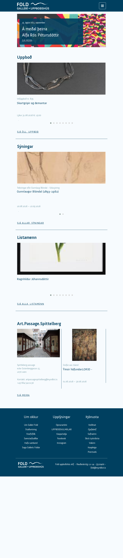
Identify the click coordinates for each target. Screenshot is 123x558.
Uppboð (24, 57)
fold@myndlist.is (98, 467)
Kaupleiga (92, 447)
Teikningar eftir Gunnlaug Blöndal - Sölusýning (38, 188)
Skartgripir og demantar (32, 103)
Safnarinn (92, 434)
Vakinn (92, 443)
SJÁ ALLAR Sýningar (30, 223)
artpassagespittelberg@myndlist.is (41, 379)
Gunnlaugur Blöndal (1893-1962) (38, 191)
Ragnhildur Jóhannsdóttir (33, 279)
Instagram (61, 443)
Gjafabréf (92, 429)
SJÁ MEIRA (27, 40)
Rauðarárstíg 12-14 (85, 464)
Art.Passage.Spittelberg (39, 323)
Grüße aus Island (70, 365)
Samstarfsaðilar (31, 438)
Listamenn (27, 237)
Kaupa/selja (61, 434)
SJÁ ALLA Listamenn (30, 304)
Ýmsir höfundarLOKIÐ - (77, 369)
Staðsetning (31, 429)
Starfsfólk (30, 434)
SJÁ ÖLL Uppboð (28, 131)
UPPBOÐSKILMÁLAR (61, 429)
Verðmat (92, 425)
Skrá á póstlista (92, 438)
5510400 (100, 464)
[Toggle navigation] (102, 5)
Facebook (61, 438)
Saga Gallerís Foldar (31, 447)
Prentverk (92, 452)
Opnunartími (61, 425)
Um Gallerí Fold (31, 425)
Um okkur (31, 417)
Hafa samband (31, 443)
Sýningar (25, 146)
